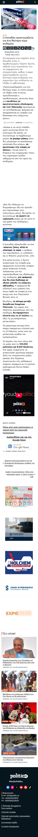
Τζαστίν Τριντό (21, 451)
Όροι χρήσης (6, 808)
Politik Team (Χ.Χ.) (12, 54)
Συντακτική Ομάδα (9, 822)
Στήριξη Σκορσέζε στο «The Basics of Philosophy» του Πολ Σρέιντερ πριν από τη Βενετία (18, 663)
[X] (8, 48)
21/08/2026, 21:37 (7, 762)
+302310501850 (11, 798)
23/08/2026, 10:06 (8, 730)
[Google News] (29, 48)
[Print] (22, 48)
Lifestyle (5, 655)
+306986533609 (12, 801)
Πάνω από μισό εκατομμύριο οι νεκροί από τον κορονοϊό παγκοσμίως (18, 430)
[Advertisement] (19, 183)
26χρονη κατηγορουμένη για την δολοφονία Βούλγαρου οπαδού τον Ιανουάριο (20, 463)
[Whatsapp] (15, 48)
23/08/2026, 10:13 (7, 667)
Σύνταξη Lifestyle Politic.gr (20, 667)
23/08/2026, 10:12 (7, 698)
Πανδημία (14, 451)
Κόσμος (5, 35)
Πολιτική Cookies (8, 812)
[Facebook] (4, 48)
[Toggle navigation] (3, 2)
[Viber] (19, 48)
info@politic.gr (13, 795)
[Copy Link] (26, 48)
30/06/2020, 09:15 (12, 52)
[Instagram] (11, 48)
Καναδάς (8, 451)
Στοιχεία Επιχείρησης (10, 826)
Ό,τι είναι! (12, 655)
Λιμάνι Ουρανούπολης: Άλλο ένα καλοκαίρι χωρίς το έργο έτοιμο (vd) (19, 474)
